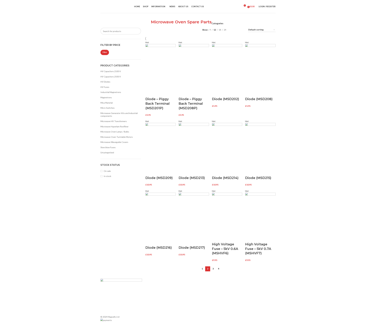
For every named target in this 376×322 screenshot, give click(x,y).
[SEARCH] (137, 31)
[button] (149, 93)
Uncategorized (107, 152)
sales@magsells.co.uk (249, 292)
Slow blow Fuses (108, 147)
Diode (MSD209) (159, 178)
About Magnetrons (198, 296)
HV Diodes (105, 81)
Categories (217, 23)
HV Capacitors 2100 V (110, 71)
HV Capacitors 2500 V (110, 76)
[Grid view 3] (237, 30)
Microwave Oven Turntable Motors (116, 137)
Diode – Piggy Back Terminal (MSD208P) (191, 103)
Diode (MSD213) (192, 178)
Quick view (157, 93)
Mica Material (106, 102)
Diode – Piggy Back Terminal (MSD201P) (157, 103)
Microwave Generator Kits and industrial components (119, 114)
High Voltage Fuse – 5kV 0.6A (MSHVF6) (225, 248)
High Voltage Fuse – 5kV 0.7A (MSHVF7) (258, 248)
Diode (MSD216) (158, 248)
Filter (105, 52)
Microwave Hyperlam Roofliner (114, 126)
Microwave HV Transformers (113, 121)
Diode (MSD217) (192, 248)
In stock (107, 176)
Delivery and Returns (154, 311)
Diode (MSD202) (225, 99)
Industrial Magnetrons (110, 92)
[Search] (238, 7)
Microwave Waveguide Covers (114, 142)
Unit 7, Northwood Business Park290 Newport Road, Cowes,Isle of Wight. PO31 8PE (249, 302)
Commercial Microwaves (200, 301)
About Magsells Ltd (154, 286)
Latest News (151, 301)
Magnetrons (106, 97)
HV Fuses (104, 87)
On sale (107, 171)
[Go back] (147, 23)
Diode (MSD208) (259, 99)
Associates (150, 291)
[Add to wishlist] (164, 93)
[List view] (233, 30)
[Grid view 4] (242, 30)
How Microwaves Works (200, 286)
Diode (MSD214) (225, 178)
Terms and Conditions (155, 306)
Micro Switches (107, 108)
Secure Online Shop (154, 296)
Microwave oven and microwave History (207, 291)
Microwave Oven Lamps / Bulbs (114, 131)
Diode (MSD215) (258, 178)
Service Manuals (196, 306)
